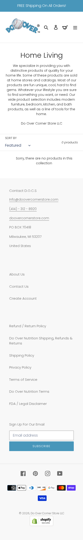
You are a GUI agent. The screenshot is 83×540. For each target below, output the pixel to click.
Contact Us (19, 286)
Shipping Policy (21, 355)
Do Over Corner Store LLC (47, 513)
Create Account (23, 298)
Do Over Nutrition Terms (29, 391)
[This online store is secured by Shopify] (41, 524)
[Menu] (75, 27)
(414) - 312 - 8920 (23, 209)
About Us (17, 274)
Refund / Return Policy (27, 326)
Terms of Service (23, 379)
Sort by (11, 138)
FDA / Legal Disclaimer (28, 403)
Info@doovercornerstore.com (33, 199)
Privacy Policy (20, 367)
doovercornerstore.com (29, 218)
